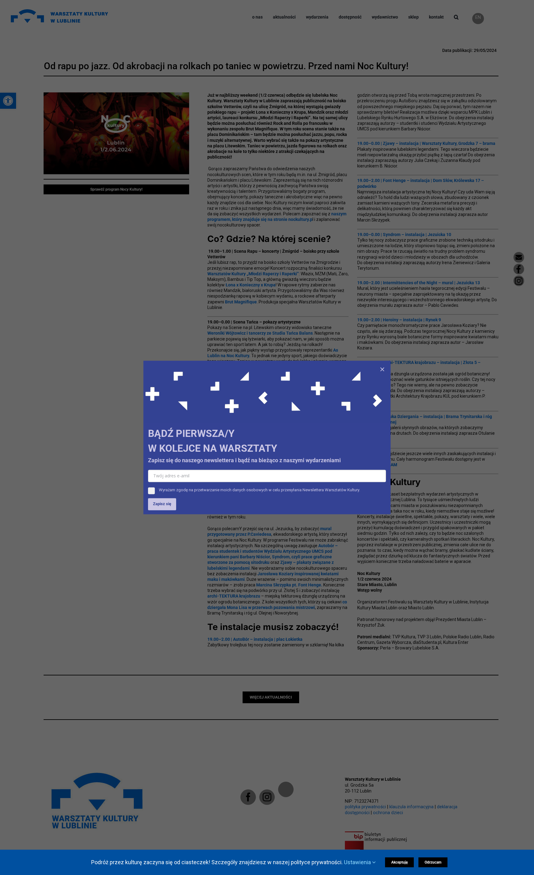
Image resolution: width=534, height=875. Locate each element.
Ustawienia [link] (358, 862)
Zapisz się (162, 504)
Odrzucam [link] (433, 862)
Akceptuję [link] (399, 862)
